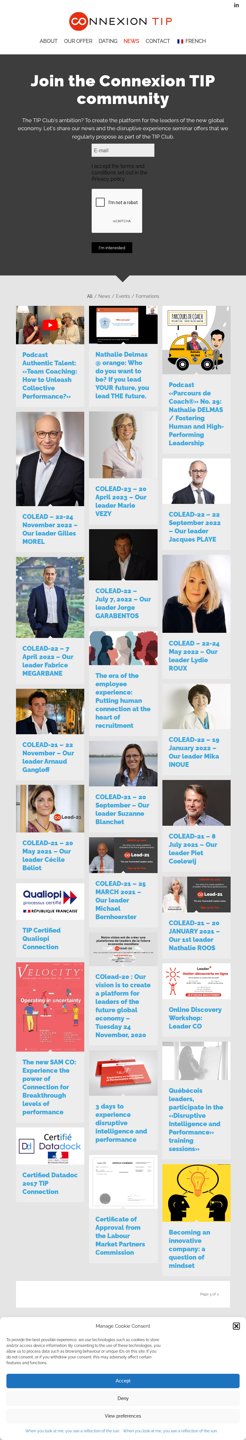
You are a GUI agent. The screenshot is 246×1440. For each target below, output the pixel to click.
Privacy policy (108, 179)
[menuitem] (49, 46)
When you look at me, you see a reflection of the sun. (72, 1431)
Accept (123, 1380)
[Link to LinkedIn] (236, 5)
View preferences (123, 1416)
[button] (236, 1326)
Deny (123, 1398)
